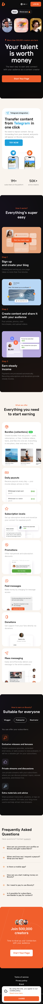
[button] (3, 4)
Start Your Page (21, 79)
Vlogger (7, 720)
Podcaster (20, 720)
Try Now (13, 143)
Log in (36, 4)
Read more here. (16, 993)
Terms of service (21, 977)
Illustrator (34, 720)
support (27, 839)
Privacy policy (21, 980)
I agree (21, 999)
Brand (21, 984)
